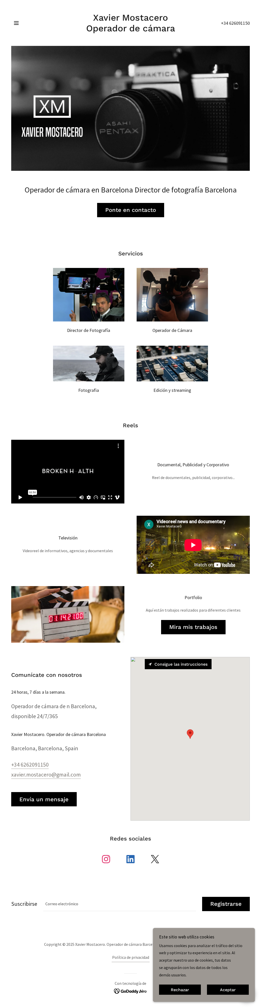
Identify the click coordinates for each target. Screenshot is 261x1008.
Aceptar (228, 989)
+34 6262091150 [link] (30, 764)
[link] (130, 29)
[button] (16, 23)
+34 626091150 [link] (235, 23)
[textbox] (119, 904)
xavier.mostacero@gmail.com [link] (46, 774)
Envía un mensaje (44, 799)
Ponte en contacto (130, 210)
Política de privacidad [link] (130, 957)
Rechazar (180, 989)
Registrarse (226, 904)
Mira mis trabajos (193, 627)
